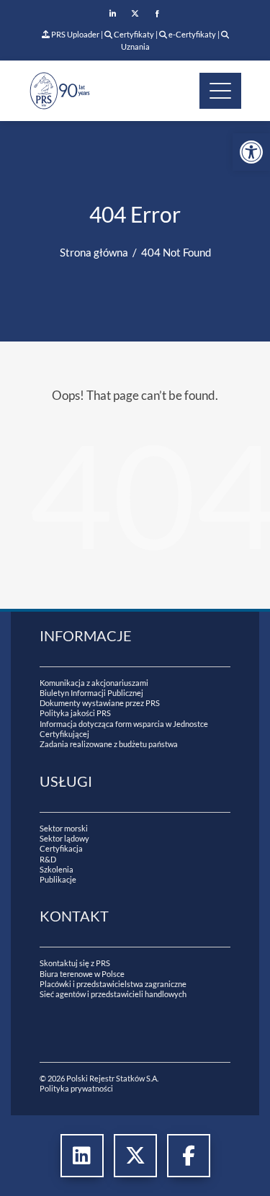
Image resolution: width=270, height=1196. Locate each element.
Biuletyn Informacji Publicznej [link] (91, 692)
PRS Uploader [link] (74, 34)
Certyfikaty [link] (134, 34)
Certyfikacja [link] (61, 848)
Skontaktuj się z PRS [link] (75, 963)
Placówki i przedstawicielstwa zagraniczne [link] (113, 984)
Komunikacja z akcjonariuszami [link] (94, 682)
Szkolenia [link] (56, 869)
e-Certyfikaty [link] (191, 34)
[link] (251, 152)
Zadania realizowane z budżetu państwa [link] (109, 744)
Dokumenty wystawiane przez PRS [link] (100, 703)
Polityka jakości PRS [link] (75, 713)
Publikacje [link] (58, 879)
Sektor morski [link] (64, 828)
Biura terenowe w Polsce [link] (82, 973)
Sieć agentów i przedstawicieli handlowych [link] (113, 994)
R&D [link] (48, 859)
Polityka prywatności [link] (76, 1088)
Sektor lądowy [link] (64, 838)
